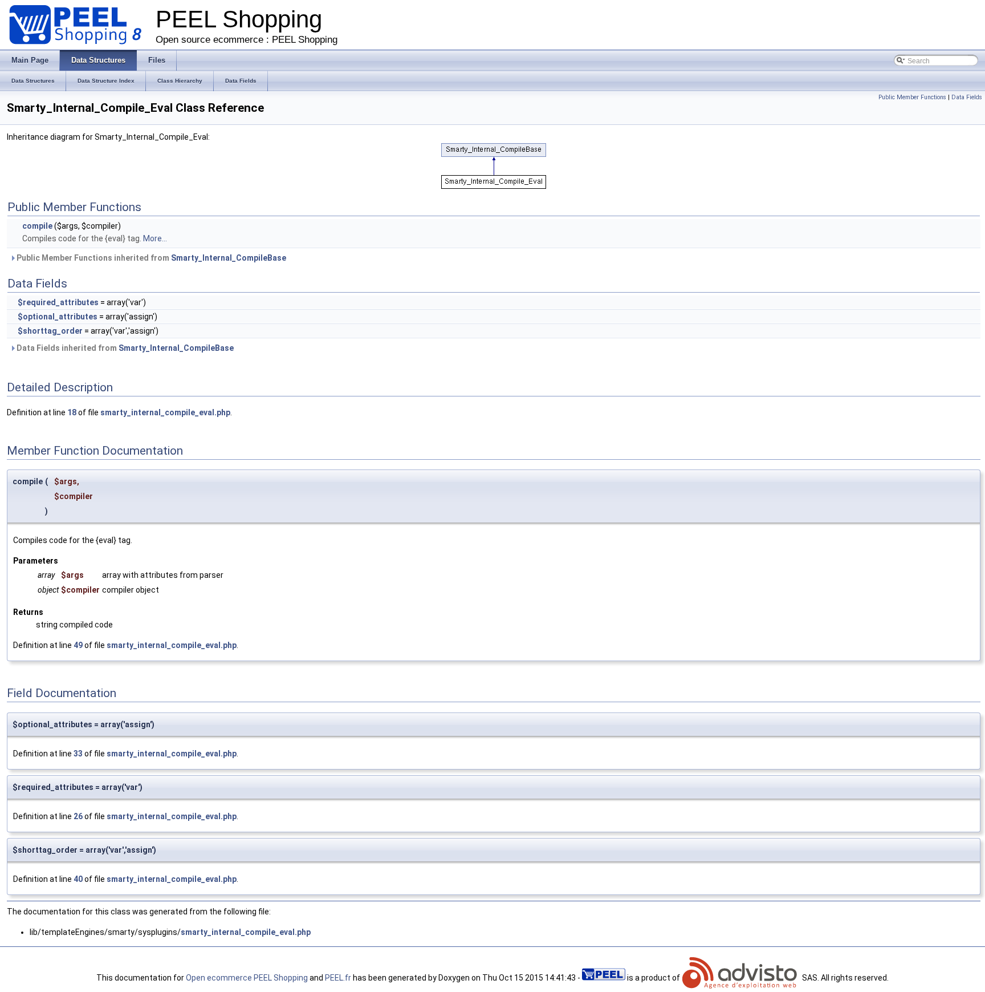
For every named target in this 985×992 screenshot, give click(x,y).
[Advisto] (741, 977)
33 (78, 753)
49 (78, 645)
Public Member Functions (912, 97)
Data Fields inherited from (124, 348)
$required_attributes (58, 302)
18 (71, 412)
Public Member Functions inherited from (150, 257)
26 (78, 816)
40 (78, 879)
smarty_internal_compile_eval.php (165, 412)
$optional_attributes (57, 316)
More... (155, 238)
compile (37, 225)
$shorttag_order (50, 330)
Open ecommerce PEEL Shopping (247, 977)
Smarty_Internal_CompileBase (228, 257)
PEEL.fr (338, 977)
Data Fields (966, 97)
